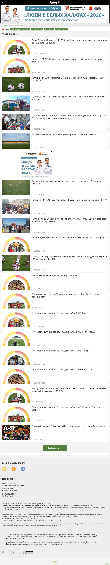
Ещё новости (53, 448)
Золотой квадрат (17, 25)
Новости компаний (40, 535)
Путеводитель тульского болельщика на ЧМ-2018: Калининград (63, 332)
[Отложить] (107, 53)
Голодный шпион (61, 29)
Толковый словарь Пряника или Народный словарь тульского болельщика (68, 426)
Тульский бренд (37, 29)
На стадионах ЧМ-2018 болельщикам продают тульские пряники (64, 134)
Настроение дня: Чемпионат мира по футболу (54, 275)
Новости (5, 25)
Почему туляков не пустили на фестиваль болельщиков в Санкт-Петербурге (69, 237)
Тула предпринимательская (20, 29)
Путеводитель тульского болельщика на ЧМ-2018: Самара (60, 351)
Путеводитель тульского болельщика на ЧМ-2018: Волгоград (62, 369)
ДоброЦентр (49, 29)
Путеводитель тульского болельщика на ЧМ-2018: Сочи (59, 313)
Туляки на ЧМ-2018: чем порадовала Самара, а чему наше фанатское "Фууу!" (69, 200)
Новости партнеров (58, 535)
